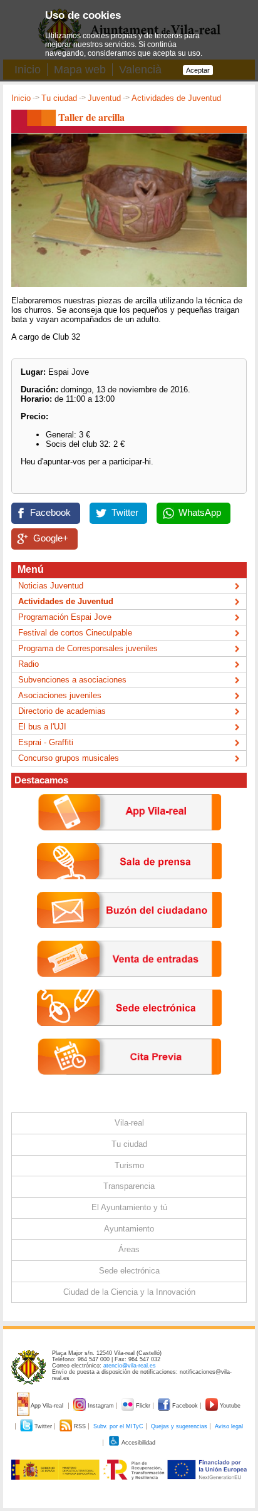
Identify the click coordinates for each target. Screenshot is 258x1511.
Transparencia (129, 1186)
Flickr (143, 1406)
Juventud (104, 98)
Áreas (129, 1249)
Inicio (21, 98)
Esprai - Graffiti (45, 742)
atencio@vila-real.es (129, 1365)
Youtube (229, 1406)
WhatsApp (199, 513)
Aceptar (198, 70)
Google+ (50, 538)
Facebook (50, 513)
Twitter (124, 513)
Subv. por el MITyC (118, 1426)
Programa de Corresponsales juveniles (88, 648)
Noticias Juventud (50, 585)
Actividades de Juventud (176, 98)
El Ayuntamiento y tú (129, 1207)
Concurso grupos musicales (68, 758)
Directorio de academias (62, 711)
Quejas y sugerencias (179, 1426)
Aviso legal (229, 1426)
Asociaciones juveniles (59, 695)
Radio (28, 664)
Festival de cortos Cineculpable (75, 632)
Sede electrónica (129, 1270)
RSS (80, 1426)
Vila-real (129, 1122)
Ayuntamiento (129, 1228)
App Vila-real (47, 1406)
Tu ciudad (59, 98)
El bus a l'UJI (42, 726)
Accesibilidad (137, 1443)
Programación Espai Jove (64, 617)
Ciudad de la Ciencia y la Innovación (129, 1292)
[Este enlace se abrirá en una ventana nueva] (129, 1035)
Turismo (129, 1165)
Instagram (101, 1406)
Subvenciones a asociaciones (72, 679)
